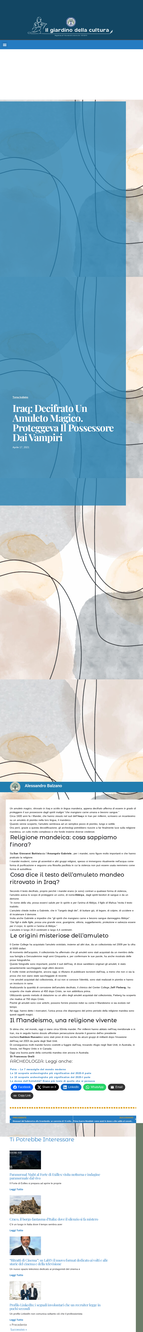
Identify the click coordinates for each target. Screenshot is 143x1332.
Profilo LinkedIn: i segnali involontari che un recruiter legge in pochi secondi (55, 1306)
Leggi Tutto (16, 1189)
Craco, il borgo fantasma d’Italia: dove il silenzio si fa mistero (54, 1219)
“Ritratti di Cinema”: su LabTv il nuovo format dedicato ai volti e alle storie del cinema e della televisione (59, 1262)
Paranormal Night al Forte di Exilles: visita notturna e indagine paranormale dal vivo (55, 1176)
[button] (4, 44)
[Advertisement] (71, 75)
